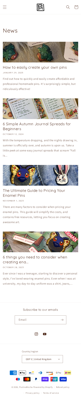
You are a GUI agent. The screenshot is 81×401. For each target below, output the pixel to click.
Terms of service (51, 393)
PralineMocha (26, 387)
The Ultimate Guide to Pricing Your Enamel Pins (34, 193)
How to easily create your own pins (35, 67)
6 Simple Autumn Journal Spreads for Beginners (37, 126)
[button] (5, 7)
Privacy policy (33, 393)
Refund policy (63, 387)
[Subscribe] (62, 319)
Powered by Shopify (43, 387)
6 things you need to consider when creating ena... (35, 259)
